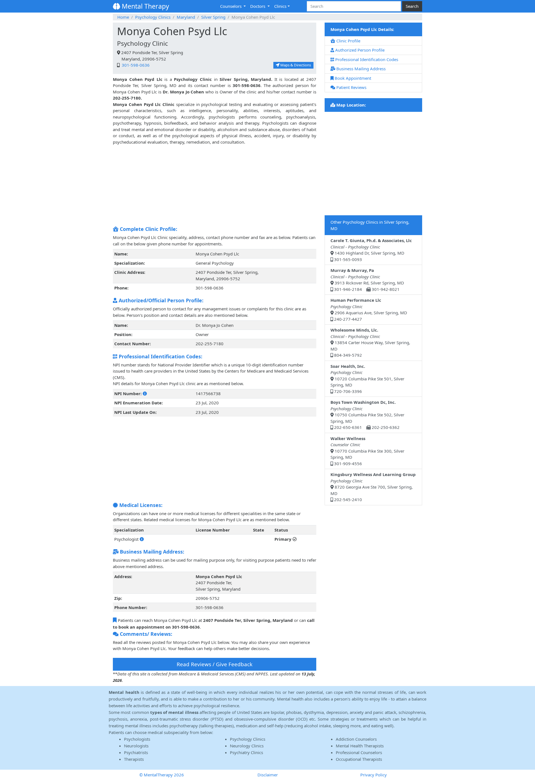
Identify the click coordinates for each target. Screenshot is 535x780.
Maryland (186, 17)
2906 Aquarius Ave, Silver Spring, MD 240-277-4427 (368, 309)
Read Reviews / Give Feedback (214, 664)
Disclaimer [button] (267, 774)
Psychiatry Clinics (246, 752)
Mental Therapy (144, 6)
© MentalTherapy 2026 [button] (161, 774)
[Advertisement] (214, 184)
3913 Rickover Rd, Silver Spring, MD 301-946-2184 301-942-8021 (367, 279)
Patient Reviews (350, 87)
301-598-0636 (135, 65)
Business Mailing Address (360, 68)
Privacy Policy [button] (373, 774)
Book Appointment (352, 78)
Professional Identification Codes (366, 59)
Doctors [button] (258, 6)
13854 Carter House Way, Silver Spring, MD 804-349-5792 (370, 342)
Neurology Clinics (247, 745)
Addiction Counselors (356, 739)
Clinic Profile (347, 41)
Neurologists (136, 745)
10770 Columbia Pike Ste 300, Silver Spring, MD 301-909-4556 (367, 451)
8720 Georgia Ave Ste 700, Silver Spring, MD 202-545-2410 (373, 487)
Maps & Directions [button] (295, 64)
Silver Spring (213, 17)
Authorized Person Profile (359, 50)
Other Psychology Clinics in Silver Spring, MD (369, 225)
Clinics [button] (280, 6)
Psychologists (137, 739)
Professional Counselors (359, 752)
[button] (145, 393)
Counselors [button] (231, 6)
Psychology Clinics (153, 17)
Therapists (134, 759)
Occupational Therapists (359, 759)
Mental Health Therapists (360, 745)
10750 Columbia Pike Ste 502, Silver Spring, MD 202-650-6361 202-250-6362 (367, 414)
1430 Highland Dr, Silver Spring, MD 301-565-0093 (371, 250)
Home (123, 17)
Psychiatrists (136, 752)
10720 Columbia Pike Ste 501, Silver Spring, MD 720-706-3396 (367, 378)
